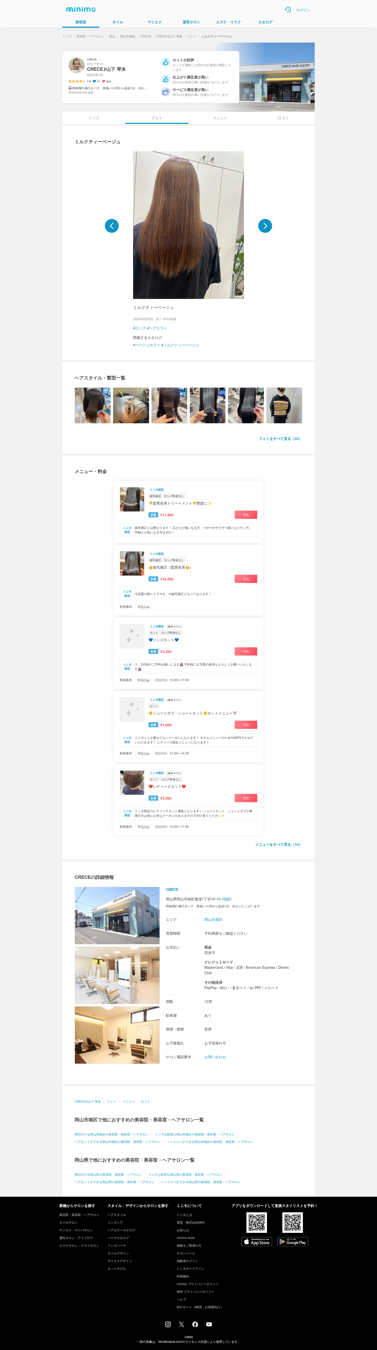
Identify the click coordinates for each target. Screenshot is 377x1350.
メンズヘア (115, 1222)
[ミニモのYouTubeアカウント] (209, 1324)
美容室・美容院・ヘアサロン (79, 1214)
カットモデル (116, 1268)
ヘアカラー (158, 327)
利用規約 (183, 1276)
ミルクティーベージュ (181, 344)
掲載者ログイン (187, 1260)
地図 (226, 898)
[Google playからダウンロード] (292, 1242)
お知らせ (183, 1230)
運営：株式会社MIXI (190, 1222)
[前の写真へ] (112, 226)
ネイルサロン (68, 1222)
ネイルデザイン (118, 1253)
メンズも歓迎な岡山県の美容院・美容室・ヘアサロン (185, 1174)
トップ (67, 36)
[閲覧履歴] (288, 10)
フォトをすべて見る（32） (280, 438)
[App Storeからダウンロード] (256, 1242)
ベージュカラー (147, 344)
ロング (140, 327)
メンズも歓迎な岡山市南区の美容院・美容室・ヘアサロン (195, 1134)
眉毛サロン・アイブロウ (76, 1237)
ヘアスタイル (116, 1214)
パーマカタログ (118, 1237)
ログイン (303, 9)
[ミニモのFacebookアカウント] (195, 1325)
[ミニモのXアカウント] (181, 1325)
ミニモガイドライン (190, 1268)
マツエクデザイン (119, 1260)
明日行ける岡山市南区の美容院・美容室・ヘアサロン (111, 1134)
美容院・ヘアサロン (90, 36)
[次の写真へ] (265, 226)
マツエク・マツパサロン (76, 1230)
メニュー (220, 117)
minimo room (186, 1237)
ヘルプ (181, 1299)
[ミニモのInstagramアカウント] (168, 1325)
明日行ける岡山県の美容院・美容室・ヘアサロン (108, 1174)
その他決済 (213, 982)
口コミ (283, 117)
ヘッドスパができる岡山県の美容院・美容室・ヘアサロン (201, 1182)
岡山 (112, 36)
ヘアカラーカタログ (121, 1230)
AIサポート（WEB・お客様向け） (200, 1307)
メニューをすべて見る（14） (278, 844)
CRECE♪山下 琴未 (169, 36)
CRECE (145, 36)
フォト (191, 36)
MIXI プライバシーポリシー (195, 1291)
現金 (208, 947)
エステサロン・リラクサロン (79, 1245)
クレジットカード (218, 961)
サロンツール (186, 1253)
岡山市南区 (127, 36)
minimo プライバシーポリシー (198, 1284)
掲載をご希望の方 (189, 1245)
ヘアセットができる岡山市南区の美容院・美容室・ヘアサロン (118, 1141)
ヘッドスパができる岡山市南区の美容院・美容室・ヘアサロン (210, 1141)
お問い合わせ (215, 1056)
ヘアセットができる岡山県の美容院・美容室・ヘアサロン (115, 1182)
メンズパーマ (116, 1245)
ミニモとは (184, 1214)
